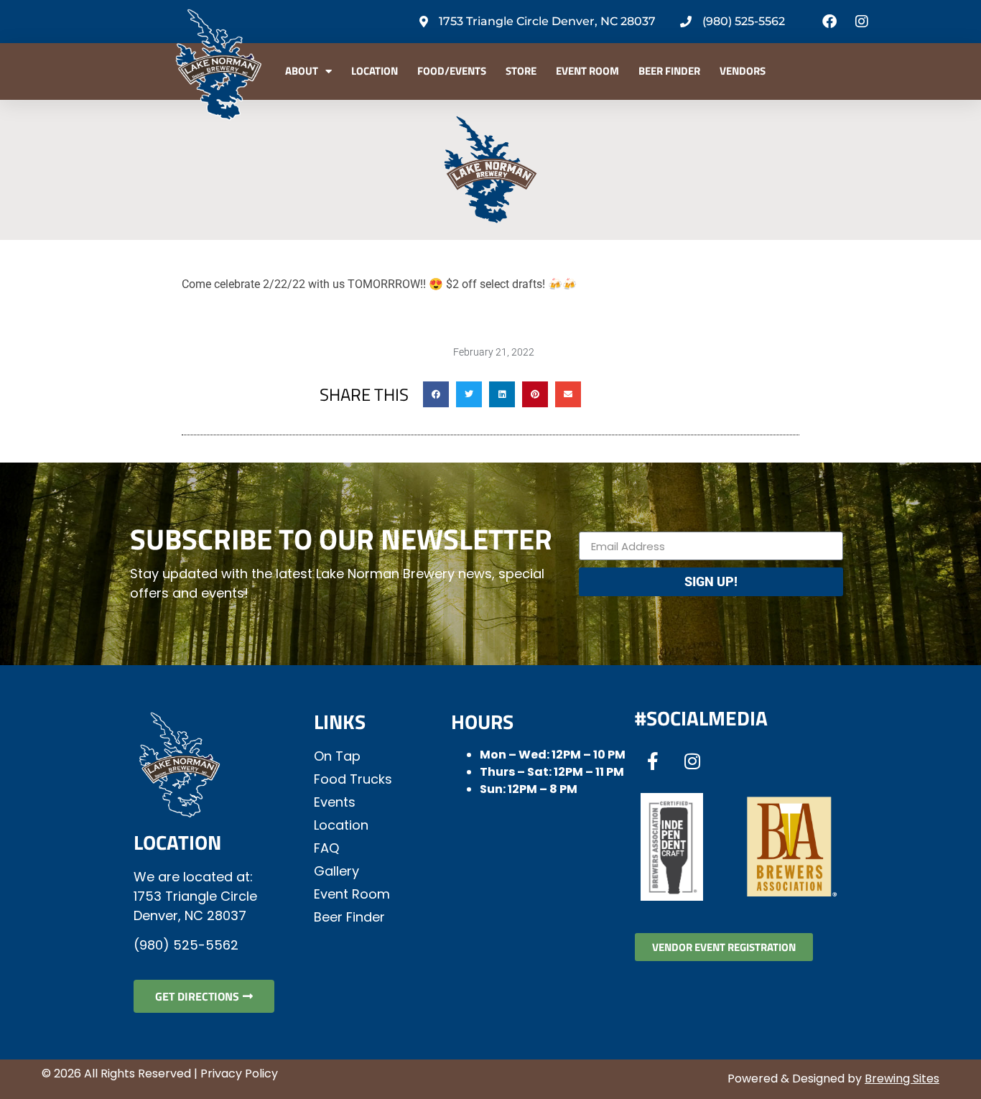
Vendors (743, 70)
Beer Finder (669, 70)
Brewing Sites (902, 1078)
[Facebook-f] (653, 761)
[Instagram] (861, 21)
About (301, 70)
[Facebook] (829, 21)
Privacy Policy (239, 1073)
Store (521, 70)
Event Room (587, 70)
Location (374, 70)
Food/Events (451, 70)
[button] (436, 394)
